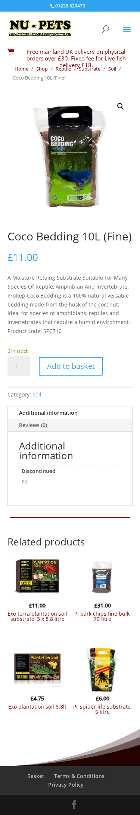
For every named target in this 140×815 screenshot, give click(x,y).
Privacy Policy (66, 784)
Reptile (63, 68)
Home (21, 68)
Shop (42, 68)
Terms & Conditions (79, 776)
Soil (112, 68)
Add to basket (71, 366)
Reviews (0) (33, 425)
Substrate (89, 68)
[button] (120, 106)
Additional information (48, 412)
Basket (35, 776)
